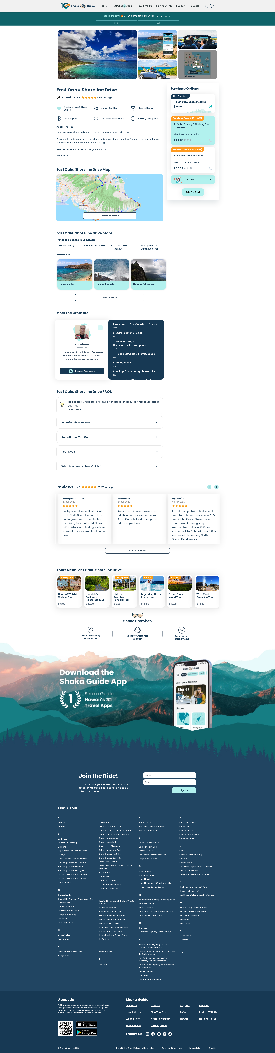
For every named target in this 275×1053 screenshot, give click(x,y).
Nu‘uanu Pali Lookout (120, 247)
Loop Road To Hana (148, 858)
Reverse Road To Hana (190, 834)
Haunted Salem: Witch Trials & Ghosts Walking (116, 902)
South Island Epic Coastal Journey (195, 866)
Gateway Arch (105, 822)
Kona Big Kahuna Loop (149, 830)
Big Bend (62, 846)
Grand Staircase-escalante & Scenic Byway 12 (116, 867)
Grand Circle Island (108, 861)
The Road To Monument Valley (193, 887)
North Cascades (147, 907)
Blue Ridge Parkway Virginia (71, 870)
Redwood (184, 826)
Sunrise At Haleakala (189, 870)
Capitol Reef (64, 902)
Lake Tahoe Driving (148, 846)
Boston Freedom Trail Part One (72, 874)
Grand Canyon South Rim (110, 858)
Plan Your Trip (164, 6)
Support (181, 6)
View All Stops (109, 297)
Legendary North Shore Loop (152, 854)
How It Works (133, 1012)
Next (216, 487)
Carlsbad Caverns (66, 906)
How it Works (144, 6)
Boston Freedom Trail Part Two (72, 878)
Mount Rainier (145, 879)
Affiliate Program (160, 1018)
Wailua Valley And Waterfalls (193, 907)
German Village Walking (110, 826)
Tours (103, 6)
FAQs (183, 1012)
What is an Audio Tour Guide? (81, 466)
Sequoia (183, 858)
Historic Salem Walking (109, 923)
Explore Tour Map (110, 215)
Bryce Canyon (64, 882)
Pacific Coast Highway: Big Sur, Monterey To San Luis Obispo (153, 959)
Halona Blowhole (95, 245)
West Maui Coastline (189, 915)
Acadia (61, 822)
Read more (186, 539)
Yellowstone (185, 935)
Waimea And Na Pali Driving (192, 911)
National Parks (207, 1018)
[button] (100, 327)
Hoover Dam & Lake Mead (111, 931)
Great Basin (104, 876)
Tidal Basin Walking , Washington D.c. (196, 895)
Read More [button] (74, 409)
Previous (209, 487)
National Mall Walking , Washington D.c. (157, 899)
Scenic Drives (133, 1025)
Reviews (204, 1005)
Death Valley (64, 935)
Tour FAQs (68, 451)
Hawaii (184, 1018)
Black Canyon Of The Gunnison (72, 858)
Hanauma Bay (66, 245)
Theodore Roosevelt (189, 891)
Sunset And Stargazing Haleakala (195, 874)
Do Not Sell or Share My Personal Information (135, 1048)
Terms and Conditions (172, 1048)
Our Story (131, 1005)
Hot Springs (104, 939)
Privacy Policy (195, 1048)
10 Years (194, 6)
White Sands (185, 919)
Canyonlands (64, 895)
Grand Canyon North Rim (110, 854)
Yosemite (183, 939)
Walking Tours (159, 1025)
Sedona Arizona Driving (190, 854)
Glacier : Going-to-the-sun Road (114, 834)
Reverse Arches (187, 830)
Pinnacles (143, 975)
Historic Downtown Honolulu (112, 915)
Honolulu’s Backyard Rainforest (113, 927)
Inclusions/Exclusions (75, 422)
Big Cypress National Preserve (72, 850)
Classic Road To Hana (68, 910)
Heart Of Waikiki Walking (110, 911)
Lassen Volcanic (146, 850)
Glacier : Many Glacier (109, 838)
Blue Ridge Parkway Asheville (72, 862)
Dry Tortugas (64, 939)
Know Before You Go (74, 437)
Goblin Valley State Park (110, 850)
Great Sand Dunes (107, 880)
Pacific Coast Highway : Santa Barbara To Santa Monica (157, 952)
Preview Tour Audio (85, 371)
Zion (181, 952)
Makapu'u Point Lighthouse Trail (149, 247)
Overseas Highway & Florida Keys (155, 931)
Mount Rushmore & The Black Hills (155, 883)
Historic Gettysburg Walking (112, 919)
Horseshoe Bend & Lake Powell (113, 935)
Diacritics (213, 1048)
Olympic (143, 928)
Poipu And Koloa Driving (150, 979)
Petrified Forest (146, 971)
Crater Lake (63, 918)
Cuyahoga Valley (66, 922)
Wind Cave (184, 923)
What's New (133, 1018)
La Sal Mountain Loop (149, 842)
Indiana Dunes (105, 951)
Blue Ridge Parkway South (70, 866)
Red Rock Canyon (187, 822)
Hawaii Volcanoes (107, 907)
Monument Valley (147, 875)
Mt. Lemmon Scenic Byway (151, 887)
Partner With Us (208, 1012)
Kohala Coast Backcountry (151, 826)
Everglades (63, 955)
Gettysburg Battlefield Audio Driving (115, 830)
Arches (61, 826)
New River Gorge (147, 903)
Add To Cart (193, 192)
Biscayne (62, 854)
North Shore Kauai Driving (151, 915)
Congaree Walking (67, 914)
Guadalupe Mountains (109, 888)
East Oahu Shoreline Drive (70, 951)
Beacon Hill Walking (67, 842)
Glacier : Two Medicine (109, 846)
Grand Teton (104, 872)
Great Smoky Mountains (110, 884)
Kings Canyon (145, 822)
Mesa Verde (145, 871)
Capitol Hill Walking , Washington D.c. (75, 899)
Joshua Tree (104, 964)
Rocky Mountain (187, 838)
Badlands (62, 839)
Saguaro (183, 850)
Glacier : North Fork (107, 842)
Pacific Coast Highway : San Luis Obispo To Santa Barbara (154, 946)
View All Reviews (137, 550)
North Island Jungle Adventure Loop (156, 911)
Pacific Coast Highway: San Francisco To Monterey (156, 966)
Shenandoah (185, 862)
